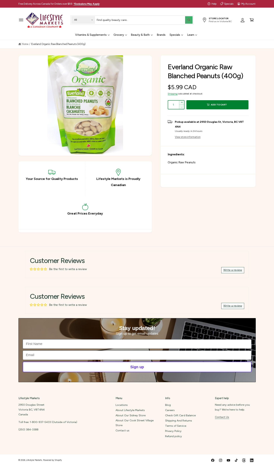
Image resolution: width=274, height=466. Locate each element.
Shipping (172, 93)
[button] (21, 19)
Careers (170, 410)
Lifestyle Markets (34, 460)
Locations (122, 405)
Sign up (137, 367)
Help (214, 3)
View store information (187, 136)
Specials (228, 3)
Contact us (122, 430)
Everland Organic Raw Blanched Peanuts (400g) (58, 43)
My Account (248, 3)
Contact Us (222, 417)
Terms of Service (175, 425)
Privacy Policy (173, 431)
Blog (168, 405)
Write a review (232, 270)
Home (25, 43)
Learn (190, 35)
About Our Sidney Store (131, 415)
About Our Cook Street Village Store (135, 423)
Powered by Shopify (52, 460)
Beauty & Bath (140, 35)
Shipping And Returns (178, 420)
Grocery (119, 35)
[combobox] (144, 19)
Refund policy (173, 436)
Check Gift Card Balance (180, 415)
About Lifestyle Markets (130, 410)
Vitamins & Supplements (91, 35)
